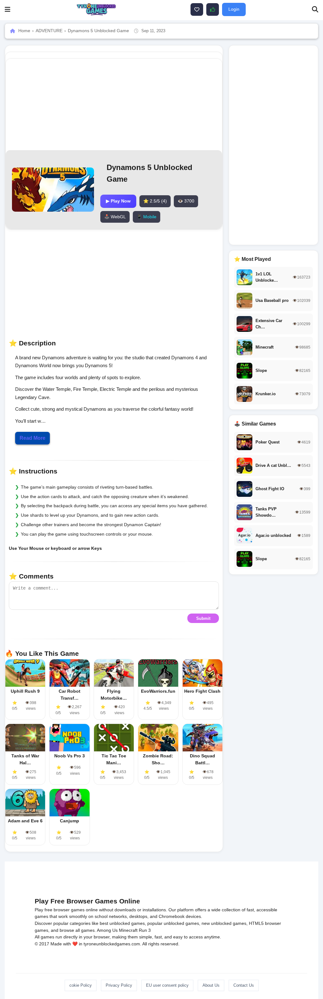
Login (233, 9)
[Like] (197, 9)
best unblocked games (122, 923)
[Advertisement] (149, 104)
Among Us (107, 930)
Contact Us (243, 985)
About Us (211, 985)
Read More (32, 438)
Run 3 (145, 930)
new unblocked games (224, 923)
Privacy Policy (119, 985)
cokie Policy (80, 985)
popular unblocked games (173, 923)
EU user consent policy (167, 985)
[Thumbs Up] (212, 9)
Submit (203, 618)
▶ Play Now (118, 200)
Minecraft (128, 930)
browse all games (77, 930)
